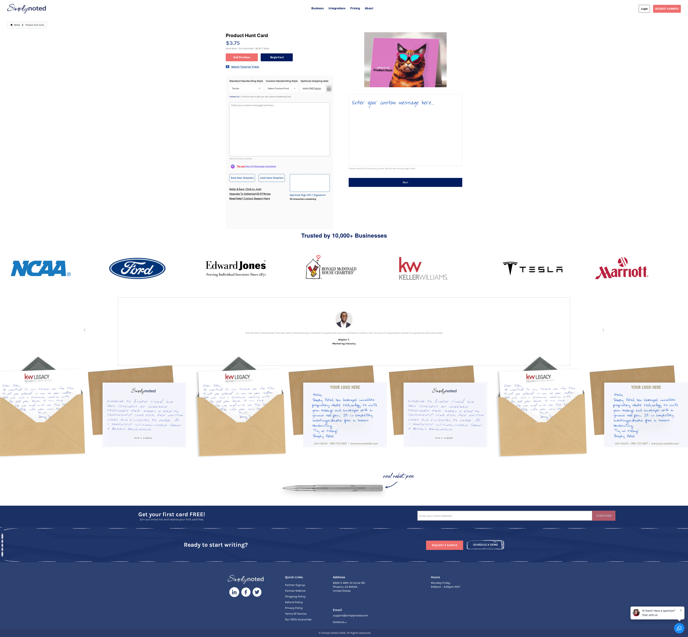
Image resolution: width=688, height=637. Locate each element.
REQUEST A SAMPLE (667, 8)
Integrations (337, 8)
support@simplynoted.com (350, 615)
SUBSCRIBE (603, 515)
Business (317, 8)
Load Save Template (271, 177)
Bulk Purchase (241, 57)
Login (644, 8)
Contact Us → (340, 622)
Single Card (277, 57)
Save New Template (242, 177)
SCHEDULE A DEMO (485, 544)
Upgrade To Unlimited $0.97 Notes (250, 193)
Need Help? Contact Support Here (249, 198)
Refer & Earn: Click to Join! (245, 189)
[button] (85, 330)
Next (405, 182)
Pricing (355, 8)
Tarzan (235, 88)
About (369, 8)
